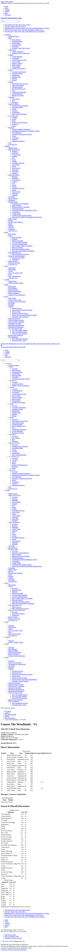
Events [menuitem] (14, 119)
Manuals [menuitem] (10, 225)
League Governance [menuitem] (14, 318)
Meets (11, 367)
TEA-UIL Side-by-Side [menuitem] (15, 328)
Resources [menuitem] (15, 102)
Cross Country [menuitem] (16, 154)
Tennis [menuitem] (14, 166)
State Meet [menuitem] (15, 46)
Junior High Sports (14, 522)
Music (7, 583)
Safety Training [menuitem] (16, 205)
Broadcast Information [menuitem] (14, 291)
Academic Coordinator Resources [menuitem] (22, 134)
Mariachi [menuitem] (14, 239)
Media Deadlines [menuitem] (13, 290)
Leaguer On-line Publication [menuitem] (16, 295)
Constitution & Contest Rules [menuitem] (17, 301)
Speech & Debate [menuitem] (13, 104)
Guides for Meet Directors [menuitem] (19, 122)
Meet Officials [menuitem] (16, 40)
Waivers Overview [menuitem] (17, 671)
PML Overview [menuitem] (16, 607)
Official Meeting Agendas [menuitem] (16, 320)
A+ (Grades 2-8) (14, 456)
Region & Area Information (17, 610)
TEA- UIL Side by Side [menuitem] (15, 273)
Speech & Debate (14, 443)
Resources (12, 470)
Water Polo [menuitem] (15, 171)
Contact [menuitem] (6, 11)
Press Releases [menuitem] (12, 288)
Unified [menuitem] (6, 279)
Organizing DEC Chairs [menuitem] (19, 340)
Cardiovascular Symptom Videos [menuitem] (22, 215)
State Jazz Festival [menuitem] (17, 247)
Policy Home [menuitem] (12, 298)
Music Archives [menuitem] (13, 261)
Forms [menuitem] (14, 126)
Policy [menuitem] (6, 296)
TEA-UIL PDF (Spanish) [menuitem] (19, 333)
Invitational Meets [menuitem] (17, 41)
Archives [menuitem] (14, 139)
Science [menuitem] (14, 80)
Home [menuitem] (6, 6)
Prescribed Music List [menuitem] (14, 252)
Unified (7, 637)
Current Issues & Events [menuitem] (19, 60)
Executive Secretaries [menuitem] (18, 257)
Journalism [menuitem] (11, 97)
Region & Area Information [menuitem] (16, 256)
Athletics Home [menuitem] (13, 148)
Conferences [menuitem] (12, 50)
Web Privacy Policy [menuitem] (10, 935)
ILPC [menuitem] (13, 100)
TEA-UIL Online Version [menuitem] (19, 330)
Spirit (6, 622)
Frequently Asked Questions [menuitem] (20, 317)
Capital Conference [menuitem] (17, 51)
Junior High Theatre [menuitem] (18, 85)
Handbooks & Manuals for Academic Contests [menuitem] (26, 131)
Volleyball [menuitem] (15, 170)
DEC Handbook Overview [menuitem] (20, 339)
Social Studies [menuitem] (16, 67)
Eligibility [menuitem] (11, 305)
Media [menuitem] (6, 284)
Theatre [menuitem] (10, 82)
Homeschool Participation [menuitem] (16, 327)
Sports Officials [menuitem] (12, 198)
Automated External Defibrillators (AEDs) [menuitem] (24, 210)
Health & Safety (13, 549)
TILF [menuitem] (9, 143)
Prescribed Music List (15, 605)
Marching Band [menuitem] (16, 237)
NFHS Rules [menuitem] (12, 269)
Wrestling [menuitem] (15, 173)
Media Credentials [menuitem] (13, 293)
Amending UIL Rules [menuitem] (14, 323)
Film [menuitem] (13, 90)
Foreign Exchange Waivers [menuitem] (20, 313)
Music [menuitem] (6, 232)
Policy (7, 657)
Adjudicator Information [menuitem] (19, 92)
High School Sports (14, 495)
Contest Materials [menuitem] (17, 56)
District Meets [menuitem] (16, 43)
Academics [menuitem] (7, 34)
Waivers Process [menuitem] (17, 308)
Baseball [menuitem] (14, 151)
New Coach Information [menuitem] (19, 114)
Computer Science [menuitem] (17, 73)
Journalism (12, 434)
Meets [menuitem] (10, 38)
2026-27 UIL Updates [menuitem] (14, 300)
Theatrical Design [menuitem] (17, 87)
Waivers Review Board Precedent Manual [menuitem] (24, 315)
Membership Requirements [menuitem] (16, 325)
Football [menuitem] (14, 156)
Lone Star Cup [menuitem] (12, 144)
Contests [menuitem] (10, 55)
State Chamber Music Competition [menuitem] (22, 246)
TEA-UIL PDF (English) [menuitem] (19, 332)
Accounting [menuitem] (15, 58)
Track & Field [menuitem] (16, 168)
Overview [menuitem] (15, 368)
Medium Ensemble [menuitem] (17, 241)
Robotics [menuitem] (14, 78)
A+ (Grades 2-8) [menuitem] (13, 116)
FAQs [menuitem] (10, 274)
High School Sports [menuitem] (14, 149)
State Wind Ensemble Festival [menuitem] (21, 249)
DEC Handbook (14, 701)
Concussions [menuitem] (16, 212)
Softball (6, 716)
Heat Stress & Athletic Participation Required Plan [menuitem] (27, 217)
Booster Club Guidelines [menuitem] (15, 222)
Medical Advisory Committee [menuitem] (20, 207)
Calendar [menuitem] (7, 10)
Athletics (7, 490)
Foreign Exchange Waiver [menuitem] (19, 678)
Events (11, 586)
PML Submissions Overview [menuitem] (20, 254)
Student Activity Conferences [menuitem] (20, 53)
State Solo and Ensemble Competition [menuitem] (23, 251)
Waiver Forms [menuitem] (16, 312)
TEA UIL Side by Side (15, 693)
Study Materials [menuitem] (16, 132)
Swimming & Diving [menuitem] (18, 163)
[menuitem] (17, 25)
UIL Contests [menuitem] (16, 99)
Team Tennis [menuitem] (16, 165)
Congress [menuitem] (15, 110)
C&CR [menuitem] (10, 271)
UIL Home (7, 711)
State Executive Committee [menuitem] (16, 322)
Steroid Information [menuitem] (18, 208)
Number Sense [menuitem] (16, 77)
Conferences (13, 380)
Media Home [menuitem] (12, 286)
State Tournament (9, 718)
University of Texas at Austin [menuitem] (13, 938)
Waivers (11, 669)
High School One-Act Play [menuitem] (20, 83)
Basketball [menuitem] (15, 153)
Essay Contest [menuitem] (16, 62)
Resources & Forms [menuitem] (18, 95)
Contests (11, 387)
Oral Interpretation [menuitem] (17, 107)
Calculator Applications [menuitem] (19, 72)
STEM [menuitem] (10, 70)
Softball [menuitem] (14, 161)
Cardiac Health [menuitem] (16, 214)
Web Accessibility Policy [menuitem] (11, 936)
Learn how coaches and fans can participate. (14, 949)
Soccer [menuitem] (14, 159)
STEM (11, 404)
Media (7, 644)
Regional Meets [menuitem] (16, 45)
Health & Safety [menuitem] (13, 202)
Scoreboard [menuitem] (11, 229)
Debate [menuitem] (14, 109)
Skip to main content (7, 1)
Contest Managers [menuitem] (17, 94)
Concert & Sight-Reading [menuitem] (19, 244)
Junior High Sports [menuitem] (13, 175)
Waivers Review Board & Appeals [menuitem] (22, 310)
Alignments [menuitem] (15, 138)
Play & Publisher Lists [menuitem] (18, 89)
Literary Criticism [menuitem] (17, 63)
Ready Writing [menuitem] (16, 65)
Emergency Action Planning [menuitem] (20, 203)
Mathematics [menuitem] (16, 75)
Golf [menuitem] (13, 158)
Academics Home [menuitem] (13, 36)
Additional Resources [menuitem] (18, 141)
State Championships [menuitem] (14, 276)
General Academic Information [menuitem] (21, 129)
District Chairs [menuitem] (12, 219)
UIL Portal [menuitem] (7, 15)
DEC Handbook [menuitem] (13, 337)
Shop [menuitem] (6, 13)
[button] (1, 345)
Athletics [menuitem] (7, 146)
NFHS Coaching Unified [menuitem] (15, 283)
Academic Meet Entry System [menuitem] (21, 48)
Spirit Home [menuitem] (11, 268)
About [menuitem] (6, 8)
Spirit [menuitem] (6, 266)
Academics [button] (8, 363)
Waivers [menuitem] (10, 220)
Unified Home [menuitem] (12, 281)
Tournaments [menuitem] (16, 112)
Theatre (11, 417)
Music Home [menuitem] (12, 234)
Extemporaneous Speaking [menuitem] (20, 105)
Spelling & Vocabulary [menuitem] (19, 68)
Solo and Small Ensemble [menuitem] (19, 242)
